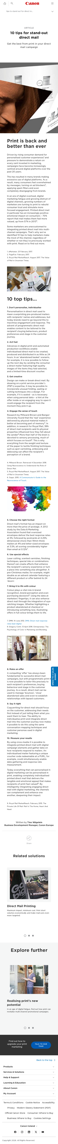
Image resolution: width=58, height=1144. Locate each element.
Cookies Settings (42, 1118)
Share (29, 843)
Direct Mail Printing (21, 906)
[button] (54, 676)
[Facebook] (15, 1132)
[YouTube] (42, 1132)
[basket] (4, 3)
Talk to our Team (41, 1045)
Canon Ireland (27, 1126)
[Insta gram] (22, 1132)
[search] (12, 3)
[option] (29, 897)
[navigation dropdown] (52, 3)
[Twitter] (35, 1132)
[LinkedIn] (29, 1132)
